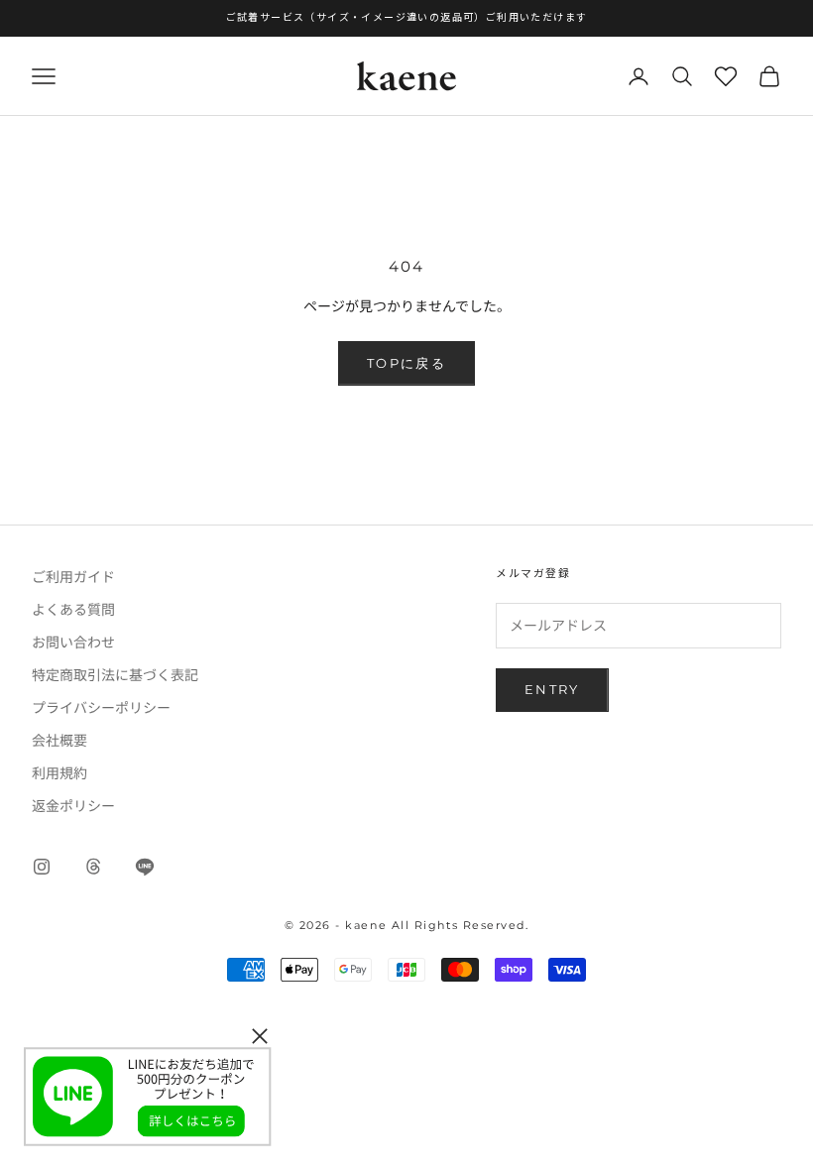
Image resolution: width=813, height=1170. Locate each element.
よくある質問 (73, 609)
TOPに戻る (406, 363)
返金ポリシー (73, 805)
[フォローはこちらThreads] (93, 867)
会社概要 (59, 740)
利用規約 (59, 772)
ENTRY (552, 689)
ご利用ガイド (73, 576)
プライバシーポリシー (101, 707)
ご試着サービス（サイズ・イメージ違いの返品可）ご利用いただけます (407, 17)
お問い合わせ (73, 641)
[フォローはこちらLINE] (145, 867)
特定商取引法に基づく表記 (115, 674)
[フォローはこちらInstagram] (42, 867)
